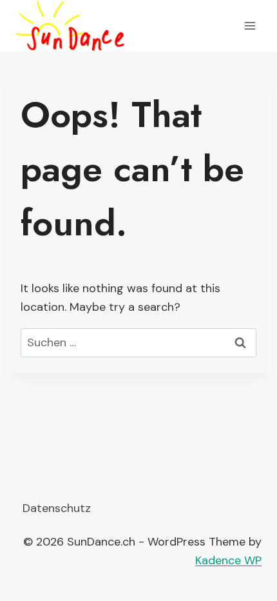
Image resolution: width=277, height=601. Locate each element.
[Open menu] (250, 25)
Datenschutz (57, 508)
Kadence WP (228, 560)
